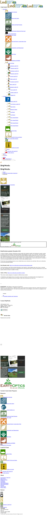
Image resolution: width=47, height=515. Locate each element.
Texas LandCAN (13, 89)
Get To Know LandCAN (15, 104)
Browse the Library (15, 18)
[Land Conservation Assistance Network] (17, 7)
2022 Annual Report (14, 117)
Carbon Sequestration (12, 33)
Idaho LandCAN (13, 79)
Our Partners (12, 114)
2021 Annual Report (14, 120)
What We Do (12, 106)
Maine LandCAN (12, 84)
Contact (4, 153)
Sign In (8, 149)
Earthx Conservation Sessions (12, 138)
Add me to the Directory (7, 499)
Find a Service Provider (12, 12)
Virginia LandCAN (14, 92)
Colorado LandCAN (14, 73)
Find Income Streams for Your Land (18, 31)
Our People (12, 112)
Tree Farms (14, 54)
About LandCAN (13, 101)
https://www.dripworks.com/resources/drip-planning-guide (21, 265)
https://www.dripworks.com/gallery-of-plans (16, 272)
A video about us (10, 152)
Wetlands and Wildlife (16, 60)
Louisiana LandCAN (14, 81)
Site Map (2, 485)
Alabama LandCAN (14, 65)
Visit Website (4, 309)
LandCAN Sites (11, 63)
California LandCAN (14, 71)
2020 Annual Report (14, 122)
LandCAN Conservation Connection (10, 173)
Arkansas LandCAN (14, 68)
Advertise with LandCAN (12, 151)
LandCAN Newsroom (6, 445)
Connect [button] (4, 96)
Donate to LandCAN (7, 504)
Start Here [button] (5, 9)
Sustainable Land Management (17, 47)
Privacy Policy (3, 487)
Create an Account (15, 147)
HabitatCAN (12, 95)
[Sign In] (1, 162)
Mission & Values (13, 109)
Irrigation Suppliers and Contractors (11, 296)
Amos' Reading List (11, 409)
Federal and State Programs (17, 24)
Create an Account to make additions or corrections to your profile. (13, 343)
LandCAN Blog (13, 130)
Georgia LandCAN (14, 76)
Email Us (5, 507)
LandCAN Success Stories (17, 137)
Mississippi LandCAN (13, 87)
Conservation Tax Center (11, 35)
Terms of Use (3, 486)
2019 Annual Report (14, 125)
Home (4, 172)
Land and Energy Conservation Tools (19, 41)
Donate (9, 141)
